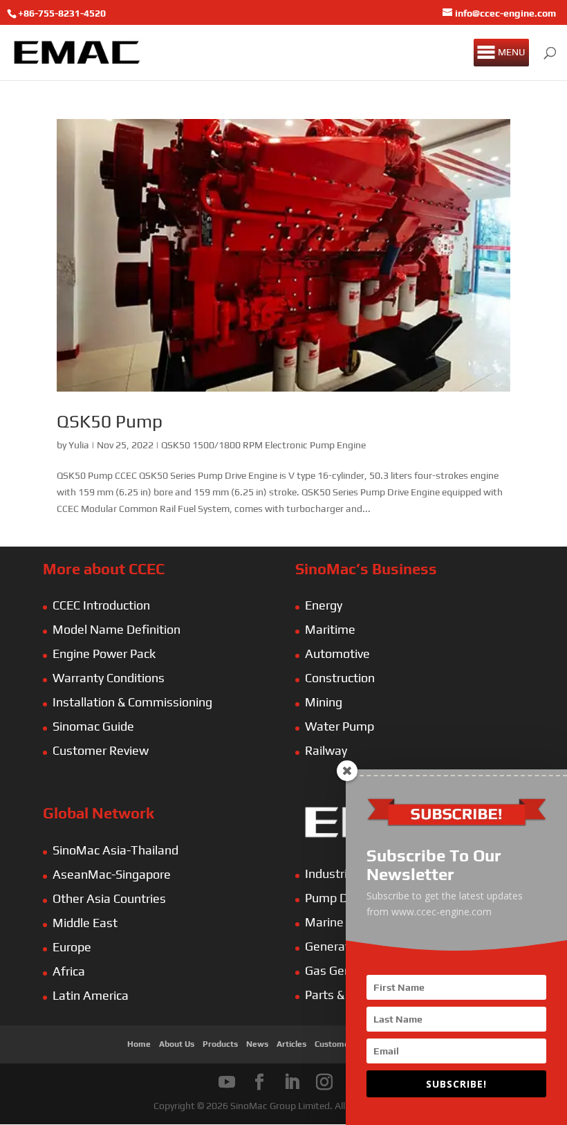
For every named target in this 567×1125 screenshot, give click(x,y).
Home (139, 1044)
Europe (72, 947)
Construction (340, 677)
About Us (176, 1044)
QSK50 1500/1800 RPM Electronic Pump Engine (263, 444)
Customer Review (101, 750)
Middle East (85, 922)
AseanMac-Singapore (112, 874)
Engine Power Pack (104, 653)
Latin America (91, 995)
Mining (323, 702)
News (257, 1044)
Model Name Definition (116, 629)
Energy (323, 605)
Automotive (337, 653)
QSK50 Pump (109, 421)
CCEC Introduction (101, 605)
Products (220, 1044)
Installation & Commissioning (132, 702)
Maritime (330, 629)
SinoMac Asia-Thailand (115, 850)
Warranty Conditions (109, 677)
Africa (69, 971)
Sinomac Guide (93, 726)
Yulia (78, 444)
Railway (326, 750)
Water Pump (339, 726)
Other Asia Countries (109, 898)
